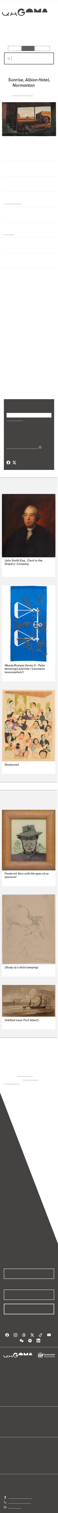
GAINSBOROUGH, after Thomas (22, 568)
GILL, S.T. (10, 1020)
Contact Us (14, 1498)
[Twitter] (14, 458)
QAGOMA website (14, 1416)
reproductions (25, 1070)
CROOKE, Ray (22, 94)
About (33, 1416)
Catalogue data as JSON (21, 442)
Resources (42, 48)
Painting (9, 233)
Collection (24, 23)
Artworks (11, 36)
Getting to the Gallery (20, 1489)
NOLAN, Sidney (13, 877)
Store (7, 1420)
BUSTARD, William (15, 967)
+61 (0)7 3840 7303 (19, 1494)
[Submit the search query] (6, 58)
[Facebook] (8, 458)
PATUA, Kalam (13, 764)
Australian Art (12, 202)
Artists (28, 36)
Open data (9, 1412)
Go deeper (45, 36)
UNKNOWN (11, 564)
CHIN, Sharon (12, 672)
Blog (32, 1412)
